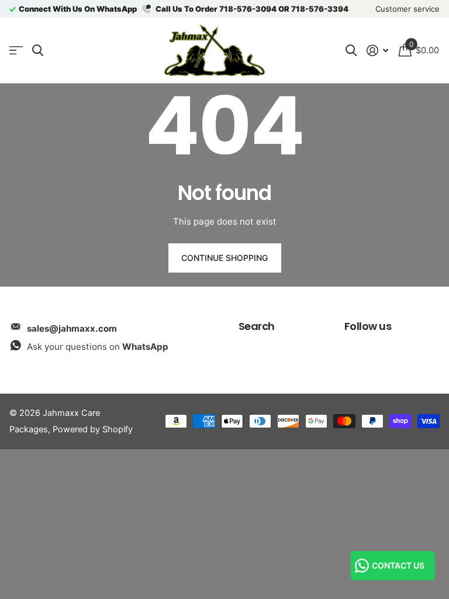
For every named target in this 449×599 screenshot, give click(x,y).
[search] (37, 50)
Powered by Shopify (93, 429)
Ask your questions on (97, 346)
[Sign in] (378, 50)
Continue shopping (224, 258)
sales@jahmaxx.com (72, 328)
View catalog (16, 51)
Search (257, 326)
